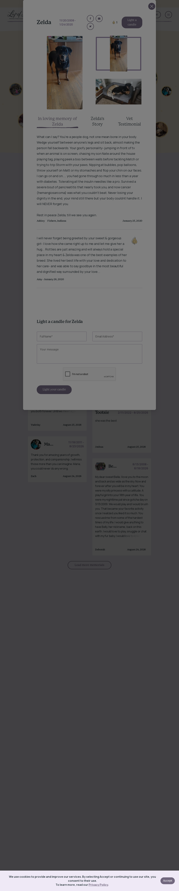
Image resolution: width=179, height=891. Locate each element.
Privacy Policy (98, 885)
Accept (167, 880)
